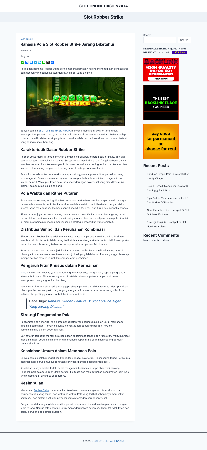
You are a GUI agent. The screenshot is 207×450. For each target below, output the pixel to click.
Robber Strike (41, 390)
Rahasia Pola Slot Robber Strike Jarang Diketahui (67, 44)
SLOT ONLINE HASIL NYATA (108, 441)
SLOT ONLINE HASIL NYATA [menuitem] (55, 130)
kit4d (23, 272)
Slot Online (27, 39)
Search (147, 35)
